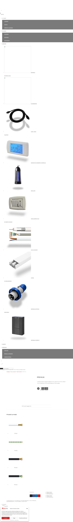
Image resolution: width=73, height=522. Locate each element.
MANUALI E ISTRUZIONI (8, 353)
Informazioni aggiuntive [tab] (26, 406)
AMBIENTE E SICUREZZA (8, 27)
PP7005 (15, 450)
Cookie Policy (12, 520)
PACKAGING (6, 34)
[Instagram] (31, 495)
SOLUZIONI (4, 31)
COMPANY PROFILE (7, 356)
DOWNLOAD (4, 347)
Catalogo (8, 371)
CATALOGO (4, 43)
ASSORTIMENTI (7, 40)
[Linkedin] (36, 495)
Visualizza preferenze (23, 518)
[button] (27, 508)
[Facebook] (33, 495)
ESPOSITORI (6, 37)
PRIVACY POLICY (49, 492)
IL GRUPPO (6, 21)
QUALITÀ (5, 24)
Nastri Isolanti (19, 371)
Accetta (5, 518)
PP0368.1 (16, 467)
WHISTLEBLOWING (49, 493)
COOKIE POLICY (49, 493)
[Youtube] (39, 495)
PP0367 (15, 433)
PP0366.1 (16, 484)
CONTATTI (4, 344)
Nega (14, 518)
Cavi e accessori (13, 371)
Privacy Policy (17, 520)
